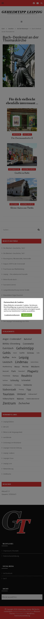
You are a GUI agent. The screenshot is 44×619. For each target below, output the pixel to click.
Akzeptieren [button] (27, 315)
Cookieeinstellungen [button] (12, 315)
